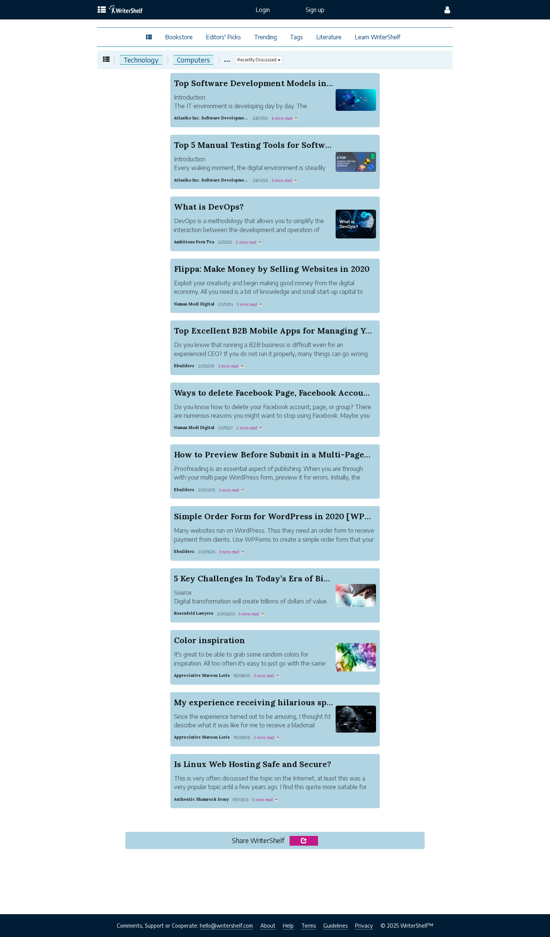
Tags (296, 37)
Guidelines (335, 925)
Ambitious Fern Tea (194, 241)
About (267, 925)
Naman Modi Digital (194, 304)
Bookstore (179, 37)
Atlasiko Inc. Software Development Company (221, 118)
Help (288, 925)
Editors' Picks (223, 37)
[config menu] (447, 9)
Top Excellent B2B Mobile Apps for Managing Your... (279, 330)
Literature (329, 37)
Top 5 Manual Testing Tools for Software (256, 145)
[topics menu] (102, 10)
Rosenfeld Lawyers (193, 613)
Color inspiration (209, 640)
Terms (308, 925)
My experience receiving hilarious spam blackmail (277, 702)
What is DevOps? (209, 206)
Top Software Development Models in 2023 (260, 83)
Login (263, 9)
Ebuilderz (184, 365)
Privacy (364, 925)
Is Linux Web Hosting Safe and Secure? (252, 764)
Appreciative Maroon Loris (202, 675)
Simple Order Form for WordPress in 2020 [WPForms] (283, 516)
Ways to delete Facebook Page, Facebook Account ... (277, 392)
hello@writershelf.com (226, 925)
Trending (265, 37)
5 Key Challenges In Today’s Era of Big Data (261, 578)
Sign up (315, 9)
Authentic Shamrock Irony (201, 799)
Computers (193, 59)
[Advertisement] (275, 883)
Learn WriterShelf (377, 37)
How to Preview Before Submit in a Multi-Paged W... (279, 454)
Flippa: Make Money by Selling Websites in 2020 (272, 269)
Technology (141, 59)
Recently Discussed (257, 60)
